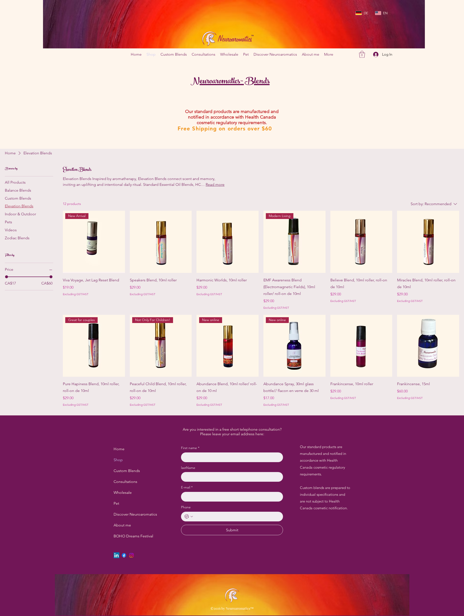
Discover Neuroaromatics (125, 514)
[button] (362, 54)
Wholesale (123, 492)
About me (122, 525)
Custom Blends (125, 470)
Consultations (125, 481)
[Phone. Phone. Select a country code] (189, 516)
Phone (186, 507)
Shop (118, 460)
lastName (188, 468)
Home (119, 449)
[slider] (6, 277)
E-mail (187, 487)
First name (190, 448)
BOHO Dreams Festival (125, 536)
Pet (116, 503)
